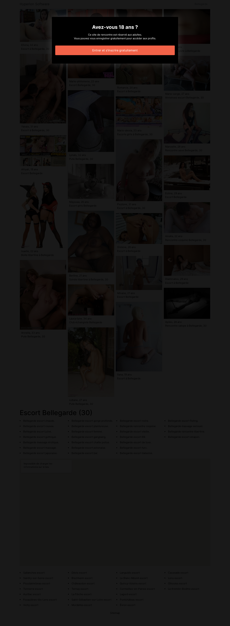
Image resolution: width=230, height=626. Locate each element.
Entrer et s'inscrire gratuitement (115, 50)
